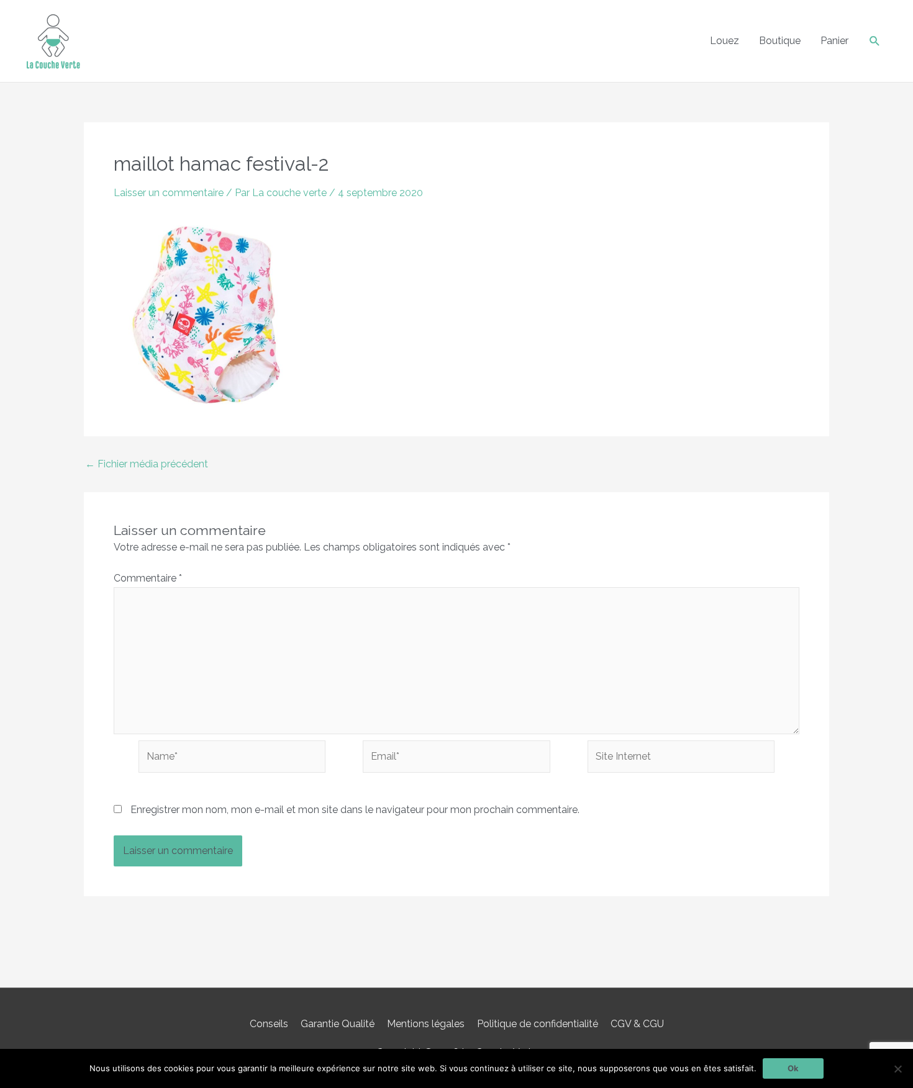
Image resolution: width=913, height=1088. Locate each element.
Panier (834, 41)
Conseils (269, 1024)
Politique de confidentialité (537, 1024)
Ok (793, 1068)
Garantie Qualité (338, 1024)
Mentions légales (426, 1024)
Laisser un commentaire (169, 193)
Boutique (780, 41)
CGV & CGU (637, 1024)
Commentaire (148, 578)
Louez (724, 41)
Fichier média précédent (146, 464)
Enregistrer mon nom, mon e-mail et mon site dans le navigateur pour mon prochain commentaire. (354, 810)
